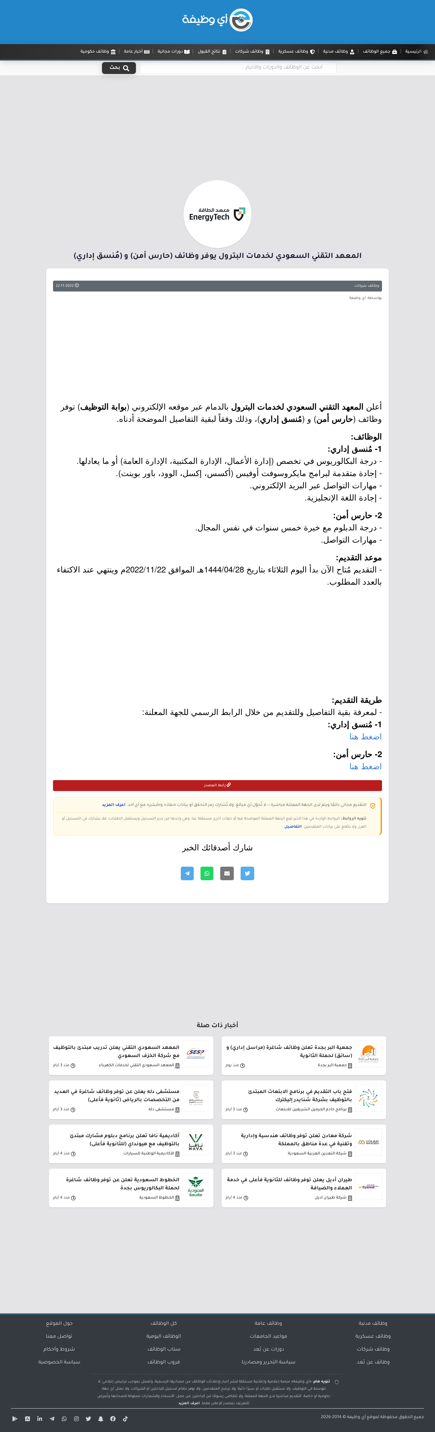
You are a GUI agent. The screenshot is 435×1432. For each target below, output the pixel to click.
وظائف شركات (366, 286)
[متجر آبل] (26, 1420)
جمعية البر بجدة (332, 1065)
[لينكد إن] (38, 1420)
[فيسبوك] (112, 1420)
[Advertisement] (217, 129)
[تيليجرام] (51, 1420)
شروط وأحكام (59, 1350)
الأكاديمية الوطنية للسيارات (148, 1154)
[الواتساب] (63, 1420)
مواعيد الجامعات (268, 1337)
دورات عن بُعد (268, 1350)
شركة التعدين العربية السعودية (317, 1154)
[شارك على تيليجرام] (187, 873)
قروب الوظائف (163, 1362)
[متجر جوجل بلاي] (14, 1420)
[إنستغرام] (75, 1420)
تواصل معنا (59, 1337)
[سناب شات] (100, 1420)
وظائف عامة (268, 1324)
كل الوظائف (164, 1324)
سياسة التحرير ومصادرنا (268, 1362)
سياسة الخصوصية (59, 1362)
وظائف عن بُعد (373, 1362)
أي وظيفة (356, 1417)
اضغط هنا (365, 736)
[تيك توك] (124, 1420)
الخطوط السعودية (156, 1198)
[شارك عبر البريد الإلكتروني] (227, 873)
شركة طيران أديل (331, 1198)
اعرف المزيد (113, 805)
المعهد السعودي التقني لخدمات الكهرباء (136, 1065)
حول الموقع (59, 1324)
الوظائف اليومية (163, 1337)
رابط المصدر (215, 786)
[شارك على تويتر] (247, 873)
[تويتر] (87, 1420)
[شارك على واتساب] (207, 873)
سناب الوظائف (163, 1350)
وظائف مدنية (373, 1324)
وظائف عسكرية (373, 1337)
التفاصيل (293, 827)
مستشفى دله (161, 1110)
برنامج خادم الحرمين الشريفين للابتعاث (311, 1110)
